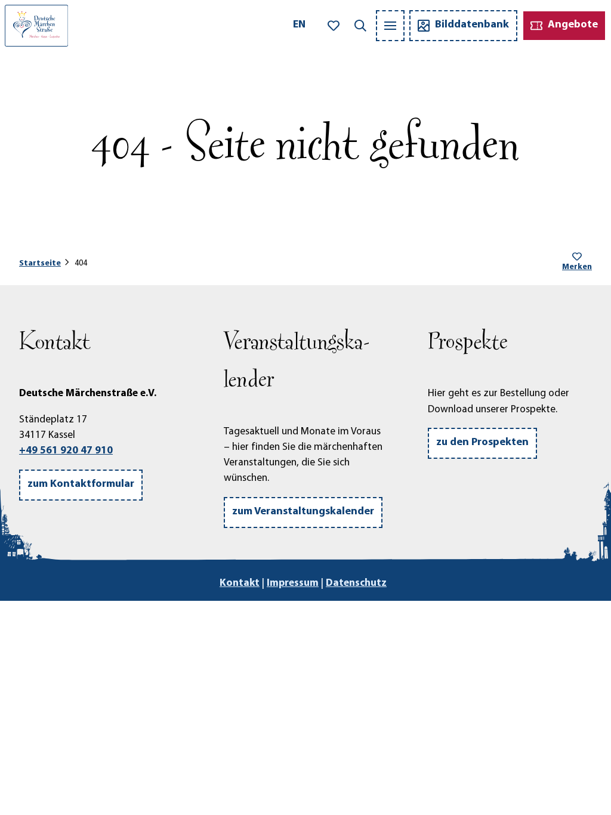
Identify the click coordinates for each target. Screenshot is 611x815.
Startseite (40, 263)
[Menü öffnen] (390, 25)
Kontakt (240, 583)
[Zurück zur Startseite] (36, 26)
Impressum (293, 583)
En (299, 25)
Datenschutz (356, 583)
